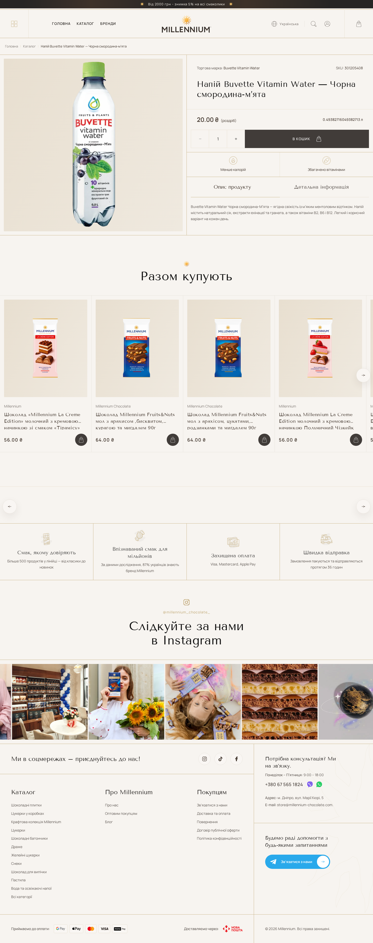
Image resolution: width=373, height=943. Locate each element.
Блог (109, 821)
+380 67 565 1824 (284, 784)
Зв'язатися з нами (212, 805)
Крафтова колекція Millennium (36, 821)
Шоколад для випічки (29, 871)
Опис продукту (232, 187)
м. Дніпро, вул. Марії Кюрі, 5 (301, 797)
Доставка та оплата (213, 813)
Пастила (18, 879)
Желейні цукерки (25, 855)
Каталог (29, 46)
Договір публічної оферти (218, 830)
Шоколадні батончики (29, 838)
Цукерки (18, 830)
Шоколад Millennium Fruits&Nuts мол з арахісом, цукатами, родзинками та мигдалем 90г (227, 421)
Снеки (16, 863)
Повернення (207, 821)
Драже (16, 846)
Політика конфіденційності (219, 838)
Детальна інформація (321, 187)
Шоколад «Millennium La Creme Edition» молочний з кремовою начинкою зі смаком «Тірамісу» (42, 421)
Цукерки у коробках (27, 813)
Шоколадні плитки (26, 805)
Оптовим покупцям (121, 813)
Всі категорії (21, 896)
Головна (11, 46)
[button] (14, 24)
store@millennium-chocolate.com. (305, 804)
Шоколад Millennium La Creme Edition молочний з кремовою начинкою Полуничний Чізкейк (316, 421)
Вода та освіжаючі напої (31, 888)
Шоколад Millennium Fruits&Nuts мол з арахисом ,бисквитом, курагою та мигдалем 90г (135, 421)
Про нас (111, 805)
